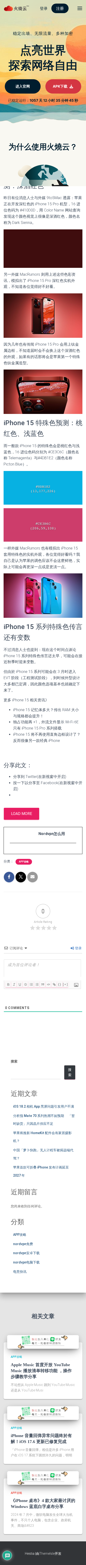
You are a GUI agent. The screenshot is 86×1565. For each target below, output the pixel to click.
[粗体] (8, 984)
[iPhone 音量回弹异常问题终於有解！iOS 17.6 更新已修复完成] (43, 1413)
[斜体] (14, 984)
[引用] (42, 984)
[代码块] (48, 984)
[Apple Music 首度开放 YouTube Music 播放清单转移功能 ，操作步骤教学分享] (43, 1342)
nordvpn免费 (23, 1244)
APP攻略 (24, 861)
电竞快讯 (20, 1272)
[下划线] (19, 984)
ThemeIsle (47, 1553)
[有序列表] (31, 984)
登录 (78, 948)
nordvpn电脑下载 (26, 1262)
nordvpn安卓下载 (26, 1253)
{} (59, 984)
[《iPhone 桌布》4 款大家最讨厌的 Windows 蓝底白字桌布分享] (43, 1478)
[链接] (54, 984)
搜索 (14, 1061)
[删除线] (25, 984)
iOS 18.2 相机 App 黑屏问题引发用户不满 (43, 1106)
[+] (65, 984)
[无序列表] (37, 984)
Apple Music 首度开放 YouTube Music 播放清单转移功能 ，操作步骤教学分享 (41, 1370)
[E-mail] (12, 852)
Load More (21, 813)
